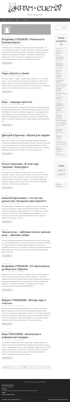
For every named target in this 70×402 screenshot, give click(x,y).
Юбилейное (5, 71)
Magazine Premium (53, 399)
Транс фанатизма (60, 107)
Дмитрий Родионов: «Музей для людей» (26, 135)
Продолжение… (7, 63)
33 (36, 367)
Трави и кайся (59, 118)
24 (19, 367)
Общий (25, 20)
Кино (17, 20)
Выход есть (59, 55)
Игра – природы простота (17, 102)
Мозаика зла (59, 73)
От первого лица (7, 132)
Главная (3, 20)
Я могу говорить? (60, 78)
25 (22, 367)
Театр (10, 20)
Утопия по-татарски (61, 122)
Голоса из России (7, 37)
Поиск (64, 27)
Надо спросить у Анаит (15, 73)
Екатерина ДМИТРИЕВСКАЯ (10, 44)
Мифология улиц (60, 83)
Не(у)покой (58, 92)
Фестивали (5, 195)
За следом (58, 95)
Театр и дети (5, 161)
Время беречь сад (60, 87)
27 (27, 367)
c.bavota (66, 399)
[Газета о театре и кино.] (35, 6)
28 (30, 367)
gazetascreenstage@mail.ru (8, 394)
